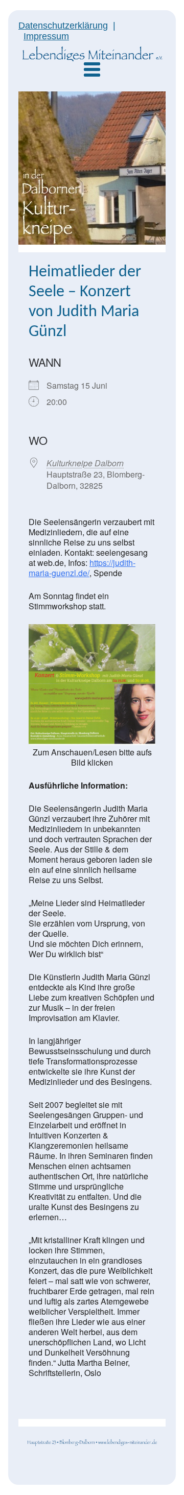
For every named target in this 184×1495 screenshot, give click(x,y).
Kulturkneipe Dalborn (85, 463)
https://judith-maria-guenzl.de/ (82, 568)
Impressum (46, 36)
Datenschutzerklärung (63, 25)
